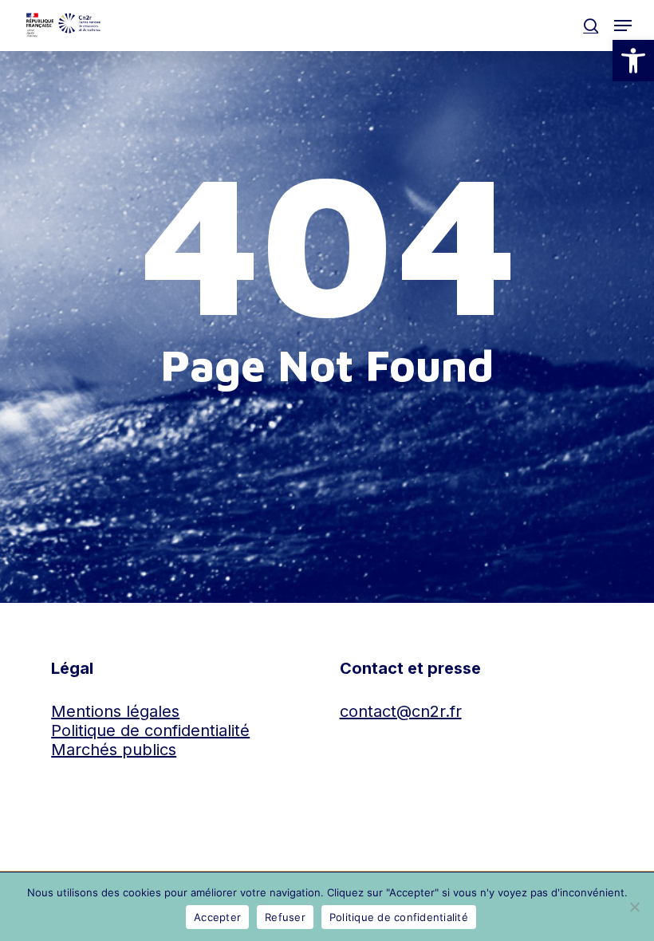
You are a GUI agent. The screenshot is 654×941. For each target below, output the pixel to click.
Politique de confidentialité (150, 730)
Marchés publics (113, 749)
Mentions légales (115, 711)
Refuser (285, 917)
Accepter (217, 917)
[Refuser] (634, 907)
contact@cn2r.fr (401, 711)
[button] (633, 60)
